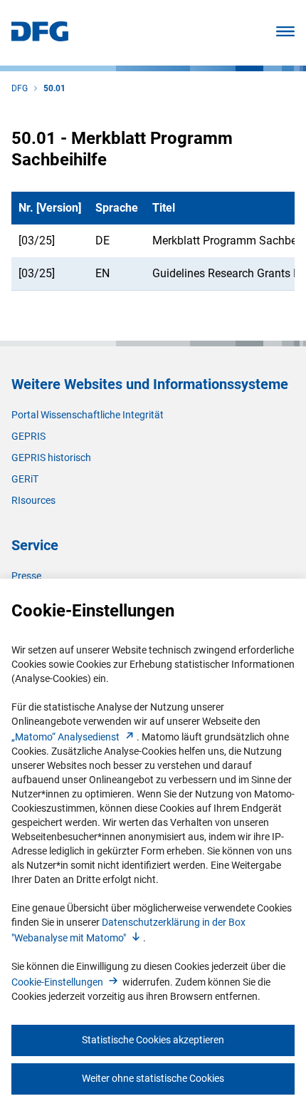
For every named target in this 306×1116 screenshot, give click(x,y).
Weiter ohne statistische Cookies (153, 1078)
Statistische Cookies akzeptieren (153, 1039)
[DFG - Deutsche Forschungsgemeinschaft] (39, 37)
